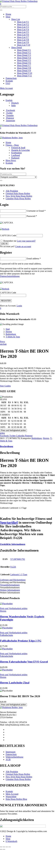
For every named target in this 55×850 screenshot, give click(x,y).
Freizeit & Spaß (18, 147)
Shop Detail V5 (24, 60)
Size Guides (5, 386)
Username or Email (36, 211)
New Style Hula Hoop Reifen (19, 196)
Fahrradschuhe (6, 656)
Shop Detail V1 (24, 50)
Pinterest (28, 435)
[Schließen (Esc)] (9, 846)
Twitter (12, 435)
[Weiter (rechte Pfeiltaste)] (4, 849)
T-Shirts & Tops (13, 337)
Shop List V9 (23, 42)
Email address (34, 258)
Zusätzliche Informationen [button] (12, 544)
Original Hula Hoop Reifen (18, 193)
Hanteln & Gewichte (20, 150)
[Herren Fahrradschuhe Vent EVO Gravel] (6, 649)
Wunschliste (11, 796)
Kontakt (9, 81)
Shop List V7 (23, 37)
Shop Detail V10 (24, 73)
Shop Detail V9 (24, 70)
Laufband (15, 155)
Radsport (15, 158)
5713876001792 (17, 559)
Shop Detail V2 (24, 52)
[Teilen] (7, 846)
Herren (9, 331)
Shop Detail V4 (24, 58)
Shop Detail (16, 47)
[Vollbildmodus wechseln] (4, 846)
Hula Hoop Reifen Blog (16, 799)
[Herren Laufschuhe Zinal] (6, 670)
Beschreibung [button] (6, 446)
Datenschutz (11, 78)
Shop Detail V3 (24, 55)
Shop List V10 (23, 45)
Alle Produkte (12, 191)
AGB (8, 759)
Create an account (23, 246)
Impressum (10, 752)
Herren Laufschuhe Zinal (14, 682)
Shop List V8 (23, 40)
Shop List (15, 19)
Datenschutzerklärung (9, 276)
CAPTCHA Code (8, 235)
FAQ (8, 83)
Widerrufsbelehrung (14, 757)
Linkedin (20, 435)
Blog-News (11, 160)
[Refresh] (4, 229)
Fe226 (13, 567)
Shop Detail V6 (24, 63)
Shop (8, 17)
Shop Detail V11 (24, 75)
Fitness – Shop (12, 145)
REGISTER (6, 301)
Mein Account (6, 88)
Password (32, 216)
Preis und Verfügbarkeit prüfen (13, 430)
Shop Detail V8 (24, 68)
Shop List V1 (23, 22)
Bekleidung (11, 334)
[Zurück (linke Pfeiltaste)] (1, 849)
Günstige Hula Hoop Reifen (18, 198)
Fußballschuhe (6, 635)
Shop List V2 (23, 24)
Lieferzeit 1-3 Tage (18, 574)
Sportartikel (9, 522)
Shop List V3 (23, 27)
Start (8, 329)
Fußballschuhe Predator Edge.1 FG (20, 640)
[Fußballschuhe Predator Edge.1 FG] (6, 628)
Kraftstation (16, 153)
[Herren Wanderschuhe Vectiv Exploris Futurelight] (6, 603)
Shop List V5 (23, 32)
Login (19, 305)
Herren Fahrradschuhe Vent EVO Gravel (24, 661)
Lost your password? (26, 241)
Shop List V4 (23, 29)
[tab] (27, 446)
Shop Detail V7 (24, 65)
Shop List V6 (23, 34)
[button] (0, 128)
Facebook (4, 435)
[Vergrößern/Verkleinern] (1, 846)
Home (8, 14)
